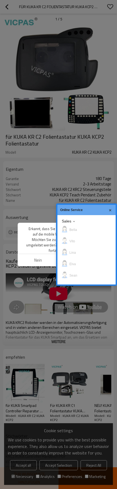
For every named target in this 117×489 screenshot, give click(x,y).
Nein (38, 260)
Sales (66, 221)
